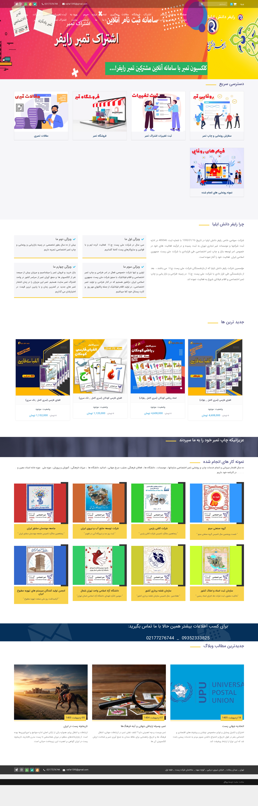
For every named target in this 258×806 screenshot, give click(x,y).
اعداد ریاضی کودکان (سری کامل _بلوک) (215, 398)
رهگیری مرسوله (114, 17)
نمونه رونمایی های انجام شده (217, 193)
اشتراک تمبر (147, 17)
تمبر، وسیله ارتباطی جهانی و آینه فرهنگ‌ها (143, 726)
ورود (242, 4)
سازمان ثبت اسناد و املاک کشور (217, 591)
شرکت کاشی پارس (158, 528)
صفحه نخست (182, 17)
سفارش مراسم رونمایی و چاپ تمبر (165, 17)
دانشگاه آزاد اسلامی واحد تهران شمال (100, 591)
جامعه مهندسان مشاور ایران (41, 528)
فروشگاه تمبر (136, 17)
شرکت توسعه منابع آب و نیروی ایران (100, 528)
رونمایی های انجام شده (21, 17)
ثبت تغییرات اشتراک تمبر (39, 17)
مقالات (125, 14)
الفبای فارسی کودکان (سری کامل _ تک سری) (157, 398)
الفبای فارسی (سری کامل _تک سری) (100, 400)
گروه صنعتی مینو (217, 528)
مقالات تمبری (41, 136)
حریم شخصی (84, 17)
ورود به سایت (73, 17)
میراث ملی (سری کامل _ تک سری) (43, 398)
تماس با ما (103, 17)
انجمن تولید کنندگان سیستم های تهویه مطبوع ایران (41, 592)
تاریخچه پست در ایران (75, 726)
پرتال (226, 782)
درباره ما (94, 17)
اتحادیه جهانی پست (233, 726)
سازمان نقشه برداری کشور (158, 591)
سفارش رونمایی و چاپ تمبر (216, 136)
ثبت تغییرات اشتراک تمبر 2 (59, 17)
